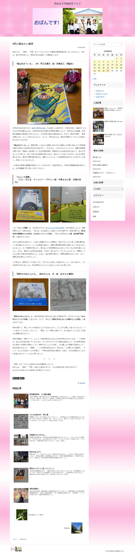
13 (108, 65)
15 (117, 65)
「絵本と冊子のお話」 (38, 128)
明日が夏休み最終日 (100, 165)
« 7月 (94, 79)
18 (99, 68)
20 (108, 68)
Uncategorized (98, 202)
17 (95, 68)
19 (103, 68)
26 (103, 71)
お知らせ (96, 207)
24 (95, 71)
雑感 (22, 378)
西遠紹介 (16, 378)
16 (121, 65)
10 (95, 65)
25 (99, 71)
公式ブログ (100, 97)
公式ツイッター (102, 94)
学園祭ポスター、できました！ (104, 173)
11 (99, 65)
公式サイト (100, 91)
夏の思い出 (97, 157)
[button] (121, 44)
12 (103, 65)
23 (121, 68)
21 (112, 68)
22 (117, 68)
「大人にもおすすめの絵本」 (55, 228)
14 (112, 65)
